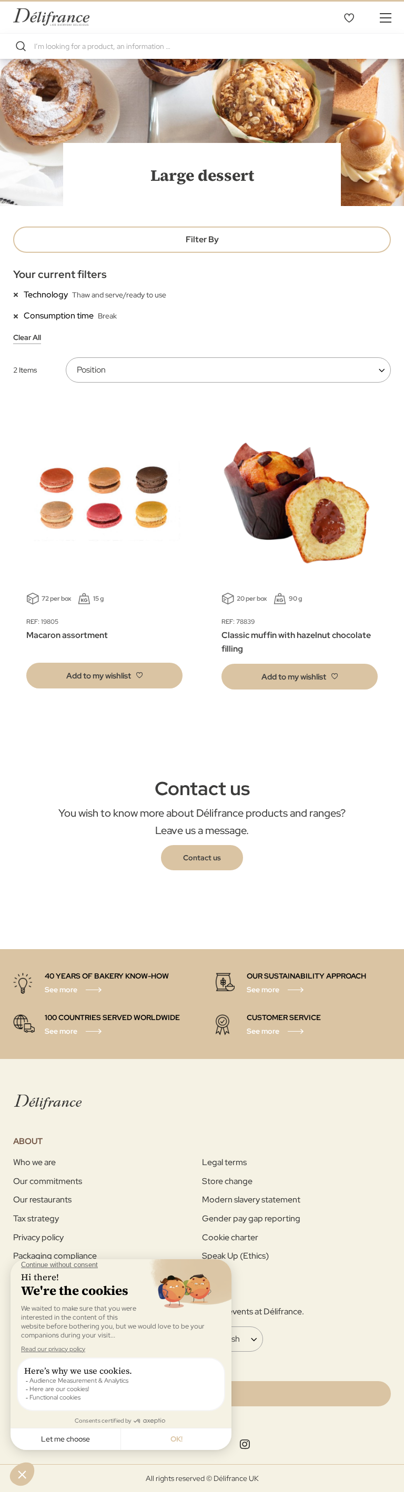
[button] (104, 675)
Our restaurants (42, 1199)
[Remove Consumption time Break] (18, 315)
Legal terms (224, 1162)
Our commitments (47, 1181)
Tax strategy (36, 1218)
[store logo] (51, 17)
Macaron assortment (67, 635)
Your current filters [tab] (60, 274)
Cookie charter (230, 1237)
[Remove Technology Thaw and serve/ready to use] (18, 294)
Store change (227, 1181)
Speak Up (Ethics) (235, 1255)
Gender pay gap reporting (251, 1218)
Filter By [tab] (202, 239)
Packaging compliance (55, 1255)
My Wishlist (348, 17)
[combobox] (202, 46)
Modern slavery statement (251, 1199)
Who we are (34, 1162)
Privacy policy (38, 1237)
